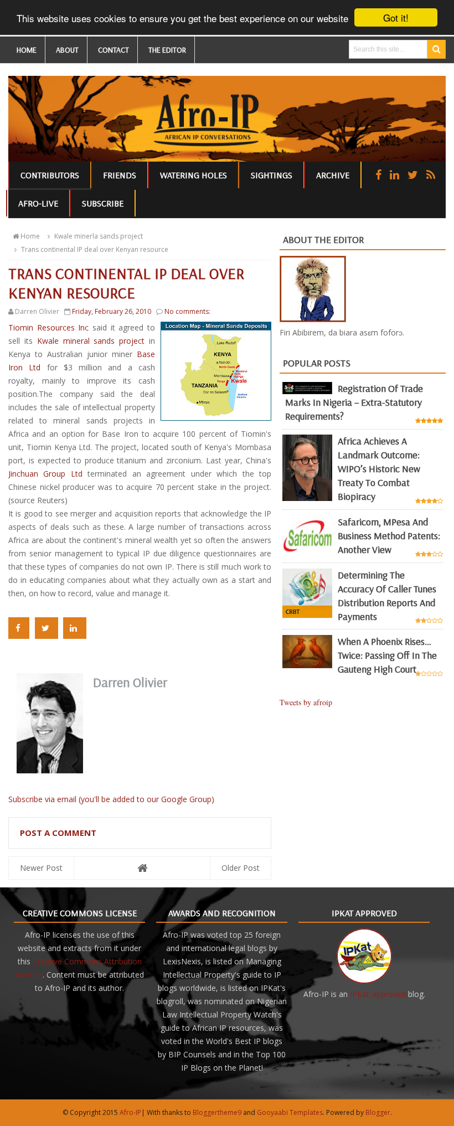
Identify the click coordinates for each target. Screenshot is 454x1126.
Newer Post (41, 867)
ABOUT (67, 50)
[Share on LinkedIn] (74, 628)
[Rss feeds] (430, 175)
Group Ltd (47, 473)
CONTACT (113, 50)
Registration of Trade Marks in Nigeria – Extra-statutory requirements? (354, 402)
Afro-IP (130, 1112)
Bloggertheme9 (217, 1112)
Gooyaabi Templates (290, 1112)
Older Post (240, 867)
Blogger (377, 1112)
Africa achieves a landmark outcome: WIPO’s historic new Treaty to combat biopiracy (379, 469)
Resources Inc (48, 327)
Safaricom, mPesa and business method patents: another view (389, 535)
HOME (27, 50)
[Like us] (378, 175)
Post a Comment (58, 832)
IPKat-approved (378, 994)
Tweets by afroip (306, 702)
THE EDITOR (167, 50)
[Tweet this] (46, 628)
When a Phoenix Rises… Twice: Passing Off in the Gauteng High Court (387, 655)
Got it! (396, 17)
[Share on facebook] (18, 628)
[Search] (436, 49)
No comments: (187, 311)
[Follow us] (412, 175)
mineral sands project (93, 340)
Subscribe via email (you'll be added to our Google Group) (111, 799)
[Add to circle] (394, 175)
